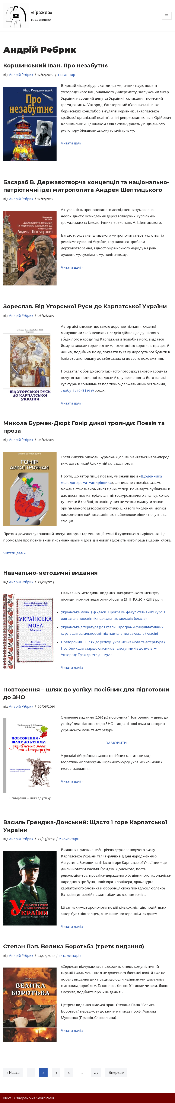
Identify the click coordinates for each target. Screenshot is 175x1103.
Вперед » (116, 1072)
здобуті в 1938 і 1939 (77, 390)
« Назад (13, 1072)
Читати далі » (72, 143)
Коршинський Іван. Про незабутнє (55, 65)
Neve (7, 1098)
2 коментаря (69, 839)
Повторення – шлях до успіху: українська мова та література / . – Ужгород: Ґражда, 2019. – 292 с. (113, 648)
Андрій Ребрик (21, 75)
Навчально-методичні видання (50, 572)
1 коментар (66, 75)
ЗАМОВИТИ (116, 743)
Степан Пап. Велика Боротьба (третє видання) (73, 946)
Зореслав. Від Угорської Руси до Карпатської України (85, 306)
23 (96, 1072)
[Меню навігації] (167, 15)
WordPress (45, 1098)
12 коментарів (70, 956)
